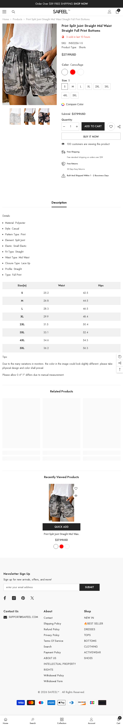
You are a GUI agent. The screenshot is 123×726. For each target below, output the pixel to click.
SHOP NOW (81, 4)
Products (17, 19)
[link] (21, 453)
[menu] (4, 12)
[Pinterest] (23, 598)
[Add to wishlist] (111, 127)
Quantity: (67, 120)
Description (59, 203)
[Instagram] (14, 598)
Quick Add (61, 527)
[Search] (13, 12)
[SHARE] (118, 127)
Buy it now (91, 137)
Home (5, 19)
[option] (29, 64)
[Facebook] (4, 598)
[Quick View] (76, 496)
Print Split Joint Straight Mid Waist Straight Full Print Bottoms (61, 534)
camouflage (55, 546)
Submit (89, 587)
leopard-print (67, 546)
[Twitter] (32, 598)
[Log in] (109, 11)
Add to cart (93, 126)
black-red (61, 546)
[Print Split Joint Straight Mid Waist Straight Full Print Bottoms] (61, 503)
